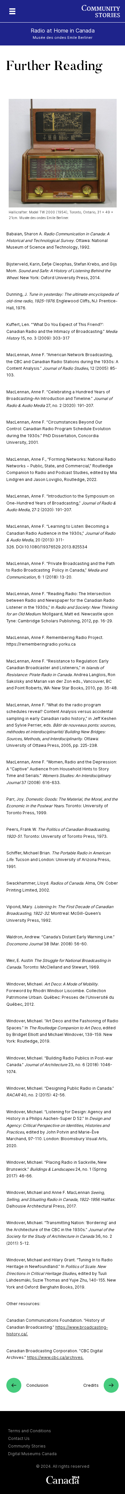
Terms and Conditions (29, 1430)
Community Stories (27, 1446)
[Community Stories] (103, 11)
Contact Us (19, 1438)
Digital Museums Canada (32, 1453)
